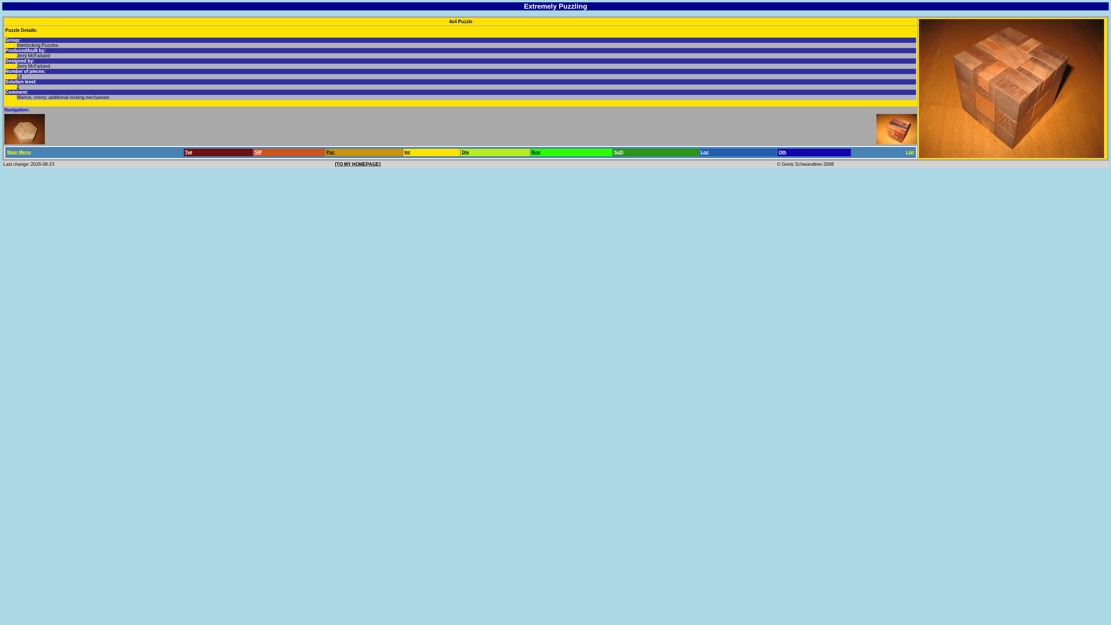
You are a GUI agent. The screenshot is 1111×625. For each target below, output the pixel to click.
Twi (188, 152)
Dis (465, 152)
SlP (258, 152)
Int (407, 152)
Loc (704, 152)
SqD (618, 152)
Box (535, 152)
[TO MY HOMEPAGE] (357, 164)
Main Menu (19, 152)
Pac (330, 152)
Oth (782, 152)
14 (19, 76)
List (910, 152)
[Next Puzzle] (896, 142)
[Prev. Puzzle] (24, 142)
